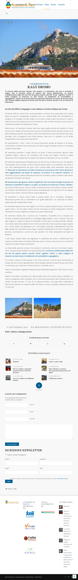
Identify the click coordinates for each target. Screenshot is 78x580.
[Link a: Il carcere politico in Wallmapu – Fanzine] (8, 377)
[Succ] (68, 308)
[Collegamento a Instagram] (11, 22)
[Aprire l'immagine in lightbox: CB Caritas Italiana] (30, 316)
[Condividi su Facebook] (13, 344)
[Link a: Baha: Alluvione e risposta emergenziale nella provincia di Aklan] (44, 368)
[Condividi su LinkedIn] (64, 344)
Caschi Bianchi (36, 84)
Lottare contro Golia (56, 362)
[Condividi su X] (30, 344)
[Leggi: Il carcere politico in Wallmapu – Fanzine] (61, 530)
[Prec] (10, 308)
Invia (8, 481)
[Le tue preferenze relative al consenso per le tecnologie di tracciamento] (74, 576)
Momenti (16, 362)
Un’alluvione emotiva (55, 378)
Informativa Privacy (62, 478)
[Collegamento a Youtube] (8, 22)
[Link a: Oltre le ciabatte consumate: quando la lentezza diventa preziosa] (8, 368)
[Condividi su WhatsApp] (47, 344)
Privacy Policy (29, 577)
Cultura (13, 332)
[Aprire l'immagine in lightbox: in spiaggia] (58, 316)
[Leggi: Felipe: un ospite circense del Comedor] (61, 540)
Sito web (32, 418)
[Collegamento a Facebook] (5, 22)
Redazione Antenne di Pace (53, 327)
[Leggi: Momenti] (61, 507)
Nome (32, 404)
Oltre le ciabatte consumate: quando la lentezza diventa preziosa (22, 371)
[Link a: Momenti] (8, 361)
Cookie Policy (38, 577)
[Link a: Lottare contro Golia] (44, 361)
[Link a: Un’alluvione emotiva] (44, 377)
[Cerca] (6, 13)
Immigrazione (25, 332)
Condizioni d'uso (19, 577)
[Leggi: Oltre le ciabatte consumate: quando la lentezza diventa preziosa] (61, 512)
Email (32, 412)
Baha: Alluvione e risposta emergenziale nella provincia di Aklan (59, 371)
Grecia (45, 84)
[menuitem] (10, 4)
